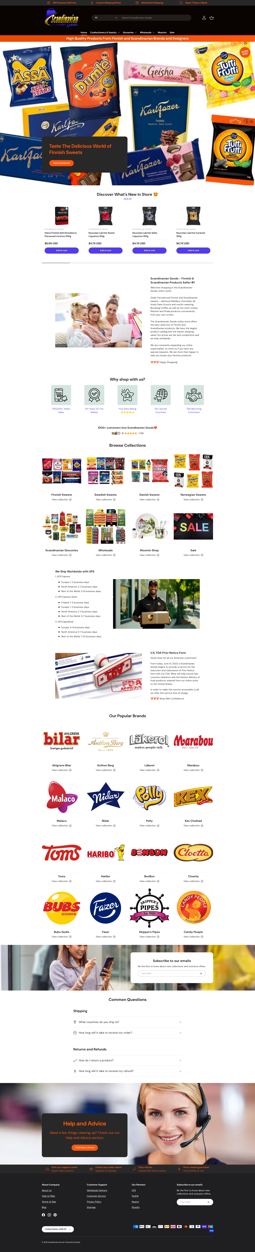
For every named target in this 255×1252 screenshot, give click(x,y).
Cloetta (193, 876)
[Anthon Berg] (105, 741)
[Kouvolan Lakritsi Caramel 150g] (193, 216)
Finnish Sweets (61, 495)
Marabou (193, 765)
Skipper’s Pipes (149, 932)
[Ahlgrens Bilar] (61, 741)
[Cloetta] (193, 852)
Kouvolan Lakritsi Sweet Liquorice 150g (102, 234)
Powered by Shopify (72, 1242)
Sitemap (91, 1207)
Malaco (62, 821)
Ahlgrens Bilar (61, 765)
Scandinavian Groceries (61, 550)
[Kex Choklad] (193, 797)
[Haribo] (105, 852)
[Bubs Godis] (61, 908)
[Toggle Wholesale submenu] (153, 32)
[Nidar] (105, 797)
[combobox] (141, 18)
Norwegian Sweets (193, 495)
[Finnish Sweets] (61, 471)
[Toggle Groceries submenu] (135, 32)
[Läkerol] (149, 741)
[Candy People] (193, 908)
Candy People (193, 932)
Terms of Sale (49, 1201)
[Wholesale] (105, 526)
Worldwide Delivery (97, 1190)
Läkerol (149, 765)
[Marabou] (193, 741)
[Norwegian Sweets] (193, 471)
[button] (211, 18)
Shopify (136, 1207)
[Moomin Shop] (149, 526)
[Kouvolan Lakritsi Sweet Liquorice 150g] (106, 216)
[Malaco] (61, 797)
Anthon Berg (105, 765)
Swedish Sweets (105, 495)
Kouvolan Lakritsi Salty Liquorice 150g (144, 234)
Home (84, 32)
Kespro (135, 1201)
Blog (44, 1207)
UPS (134, 1190)
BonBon (149, 876)
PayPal (135, 1196)
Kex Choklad (193, 821)
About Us (47, 1190)
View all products (61, 163)
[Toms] (61, 852)
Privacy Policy (94, 1201)
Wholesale (145, 32)
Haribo (105, 876)
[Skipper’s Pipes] (149, 908)
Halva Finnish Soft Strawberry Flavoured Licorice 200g (61, 234)
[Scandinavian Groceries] (61, 526)
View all (127, 198)
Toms (61, 876)
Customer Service (96, 1196)
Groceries (128, 32)
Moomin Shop (149, 550)
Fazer (105, 932)
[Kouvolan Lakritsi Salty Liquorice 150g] (149, 216)
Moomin (162, 32)
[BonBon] (149, 852)
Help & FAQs (48, 1196)
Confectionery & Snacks (103, 32)
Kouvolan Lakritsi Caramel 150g (190, 234)
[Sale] (193, 526)
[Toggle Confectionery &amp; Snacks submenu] (118, 32)
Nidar (105, 821)
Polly (149, 821)
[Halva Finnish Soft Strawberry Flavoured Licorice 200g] (62, 216)
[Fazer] (105, 908)
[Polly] (149, 797)
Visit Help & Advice (84, 1147)
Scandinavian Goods (56, 1242)
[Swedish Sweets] (105, 471)
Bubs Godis (61, 932)
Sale (172, 32)
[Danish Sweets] (149, 471)
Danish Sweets (149, 495)
